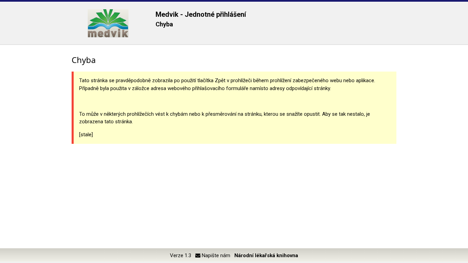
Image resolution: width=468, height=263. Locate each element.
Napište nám (215, 255)
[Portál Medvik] (108, 23)
